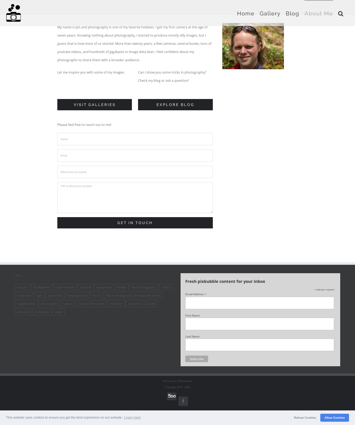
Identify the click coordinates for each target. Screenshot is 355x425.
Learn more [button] (132, 417)
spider (151, 304)
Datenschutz (185, 381)
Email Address (195, 294)
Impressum (169, 381)
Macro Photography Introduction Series (133, 295)
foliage (121, 287)
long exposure (77, 295)
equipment (104, 287)
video (58, 312)
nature (68, 304)
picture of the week (91, 304)
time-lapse (42, 312)
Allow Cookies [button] (335, 417)
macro (96, 295)
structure (23, 312)
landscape (24, 295)
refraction (135, 304)
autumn (22, 287)
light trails (55, 295)
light (40, 295)
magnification (26, 304)
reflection (116, 304)
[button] (341, 13)
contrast (85, 287)
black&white (41, 287)
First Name (192, 315)
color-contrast (65, 287)
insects (166, 287)
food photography (144, 287)
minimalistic (49, 304)
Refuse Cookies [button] (305, 417)
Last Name (192, 336)
